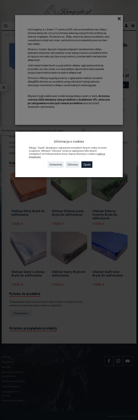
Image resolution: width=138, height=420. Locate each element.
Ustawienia (55, 164)
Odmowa (72, 164)
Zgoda (87, 164)
